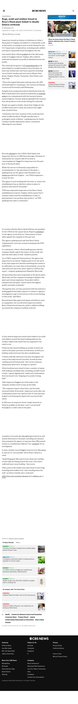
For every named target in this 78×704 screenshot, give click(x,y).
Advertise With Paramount (36, 666)
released (12, 154)
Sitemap (4, 674)
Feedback (30, 674)
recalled (24, 54)
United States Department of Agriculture (19, 620)
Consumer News (11, 617)
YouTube (30, 645)
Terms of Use (57, 654)
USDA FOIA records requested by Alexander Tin (16, 476)
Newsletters (6, 663)
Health (7, 614)
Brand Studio (6, 671)
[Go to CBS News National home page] (39, 11)
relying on (6, 175)
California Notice (58, 648)
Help (29, 671)
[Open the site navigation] (15, 11)
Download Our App (8, 669)
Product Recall (23, 617)
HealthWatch (6, 16)
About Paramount (33, 663)
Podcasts (5, 666)
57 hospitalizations (30, 66)
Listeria (32, 617)
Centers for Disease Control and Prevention (26, 614)
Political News (6, 645)
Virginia (8, 622)
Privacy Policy (57, 645)
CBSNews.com (37, 476)
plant (13, 57)
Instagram (30, 651)
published (40, 232)
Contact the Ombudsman (35, 677)
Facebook (30, 648)
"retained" (35, 444)
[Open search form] (73, 11)
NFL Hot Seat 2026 (8, 651)
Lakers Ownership (8, 654)
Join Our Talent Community (36, 669)
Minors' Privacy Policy (60, 656)
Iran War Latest (7, 648)
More (18, 542)
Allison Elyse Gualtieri (16, 539)
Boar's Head (39, 620)
